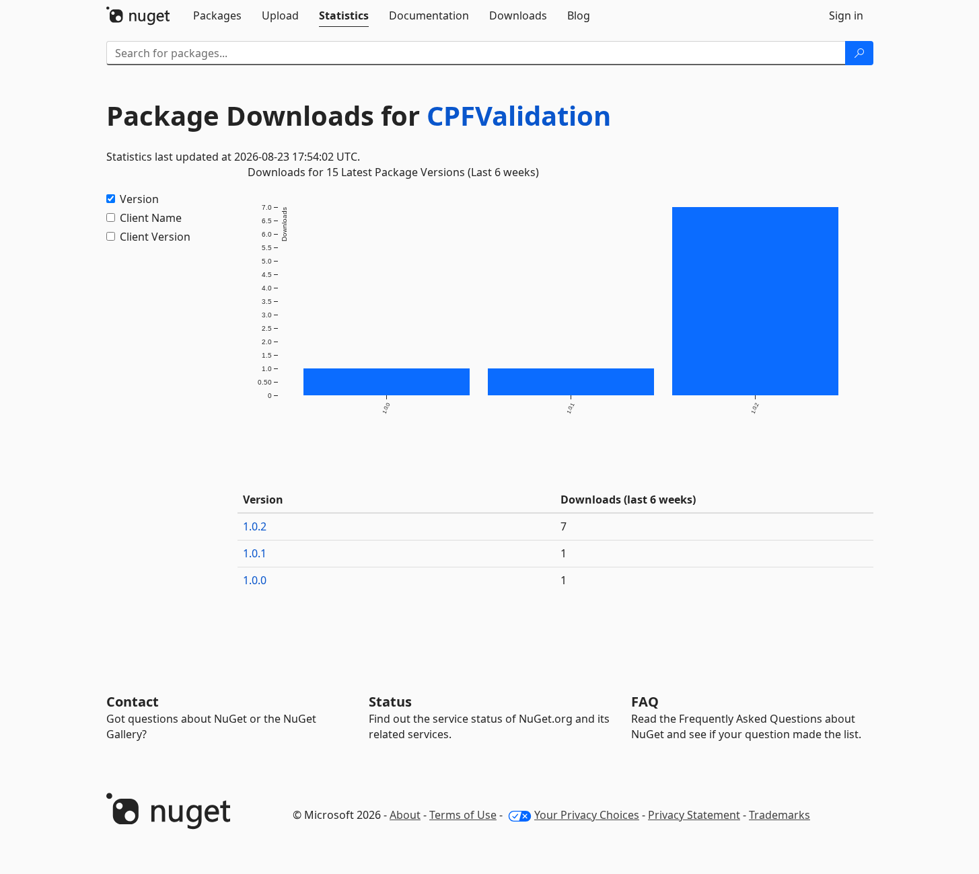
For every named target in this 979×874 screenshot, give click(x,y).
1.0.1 (254, 553)
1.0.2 (254, 526)
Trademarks (779, 814)
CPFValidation (519, 115)
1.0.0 (254, 580)
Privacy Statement (694, 814)
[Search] (859, 53)
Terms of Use (463, 814)
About (405, 814)
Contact (132, 701)
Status (390, 701)
